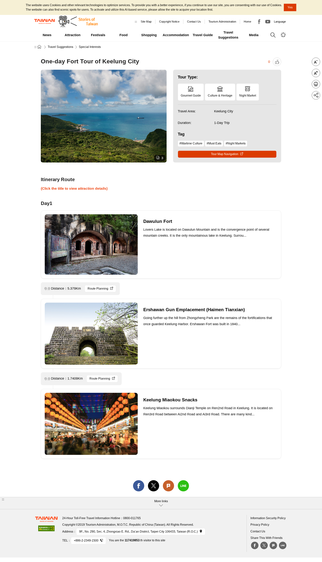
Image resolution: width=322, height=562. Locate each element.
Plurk (168, 485)
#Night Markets (236, 143)
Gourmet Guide (191, 95)
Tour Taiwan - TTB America (259, 21)
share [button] (316, 95)
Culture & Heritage (220, 95)
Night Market (247, 95)
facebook (138, 485)
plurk (273, 545)
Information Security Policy (268, 518)
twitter (153, 485)
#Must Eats (214, 143)
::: (136, 21)
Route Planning (98, 288)
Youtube (267, 21)
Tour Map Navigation (224, 154)
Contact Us (257, 531)
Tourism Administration (222, 21)
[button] (161, 503)
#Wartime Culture (190, 143)
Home (247, 21)
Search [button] (273, 35)
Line (282, 545)
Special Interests (90, 46)
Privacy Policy (259, 524)
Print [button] (316, 84)
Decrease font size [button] (316, 62)
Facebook (254, 545)
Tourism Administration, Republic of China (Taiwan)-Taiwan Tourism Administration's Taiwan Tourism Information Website (44, 21)
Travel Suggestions (60, 46)
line (183, 485)
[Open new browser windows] (46, 529)
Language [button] (280, 21)
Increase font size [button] (316, 73)
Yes (290, 7)
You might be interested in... (283, 35)
